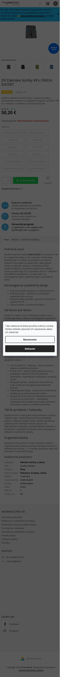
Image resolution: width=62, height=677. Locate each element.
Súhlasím (30, 348)
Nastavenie (30, 339)
